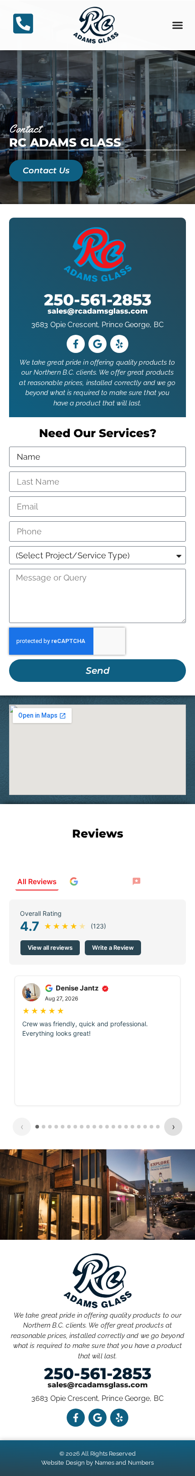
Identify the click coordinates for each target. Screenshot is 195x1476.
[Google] (97, 344)
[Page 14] (120, 1126)
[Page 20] (158, 1126)
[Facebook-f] (76, 344)
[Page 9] (88, 1126)
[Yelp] (119, 344)
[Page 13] (113, 1126)
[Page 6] (69, 1126)
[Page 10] (94, 1126)
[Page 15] (126, 1126)
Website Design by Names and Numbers (97, 1462)
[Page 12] (107, 1126)
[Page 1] (37, 1126)
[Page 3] (50, 1126)
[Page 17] (139, 1126)
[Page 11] (100, 1126)
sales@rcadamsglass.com (98, 311)
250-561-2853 (97, 299)
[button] (177, 25)
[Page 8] (81, 1126)
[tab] (94, 881)
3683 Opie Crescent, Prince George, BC (97, 324)
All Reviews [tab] (37, 881)
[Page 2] (43, 1126)
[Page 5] (62, 1126)
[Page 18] (145, 1126)
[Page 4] (56, 1126)
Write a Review (113, 947)
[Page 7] (75, 1126)
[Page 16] (132, 1126)
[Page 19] (151, 1126)
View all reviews (50, 947)
